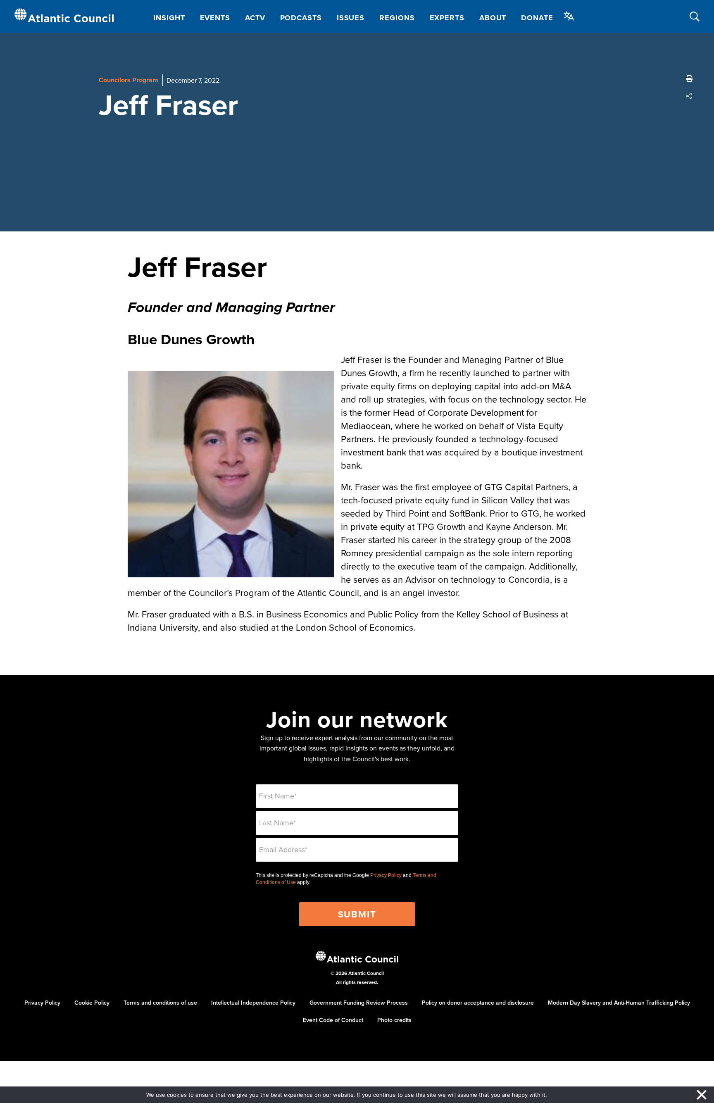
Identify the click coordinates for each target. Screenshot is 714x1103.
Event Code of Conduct (333, 1020)
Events (215, 17)
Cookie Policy (91, 1002)
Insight (169, 17)
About (493, 17)
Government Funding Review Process (358, 1002)
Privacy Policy (386, 875)
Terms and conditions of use (160, 1002)
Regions (396, 17)
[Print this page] (689, 78)
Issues (350, 17)
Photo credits (394, 1020)
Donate (537, 17)
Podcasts (301, 17)
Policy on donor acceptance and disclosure (478, 1002)
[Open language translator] (569, 16)
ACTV (255, 17)
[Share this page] (689, 96)
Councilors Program (128, 80)
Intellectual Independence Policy (253, 1002)
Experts (447, 17)
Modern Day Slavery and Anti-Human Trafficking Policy (619, 1002)
